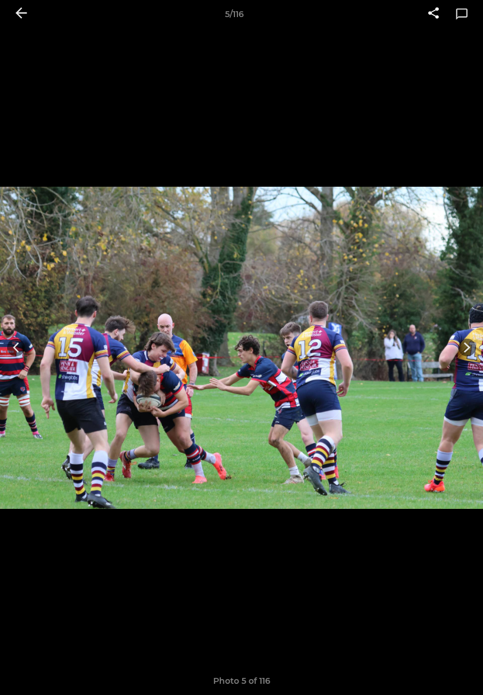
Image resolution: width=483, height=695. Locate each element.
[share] (433, 14)
